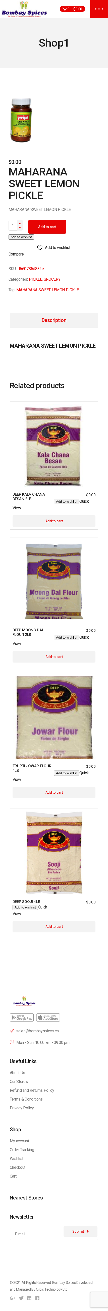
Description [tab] (54, 320)
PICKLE (35, 279)
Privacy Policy (22, 1108)
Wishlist (16, 1158)
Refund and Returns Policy (32, 1090)
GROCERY (52, 279)
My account (19, 1141)
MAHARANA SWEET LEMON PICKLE (47, 289)
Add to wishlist (21, 237)
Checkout (17, 1167)
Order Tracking (22, 1149)
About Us (17, 1072)
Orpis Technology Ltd (52, 1289)
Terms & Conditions (26, 1099)
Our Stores (19, 1081)
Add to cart (47, 227)
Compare (16, 254)
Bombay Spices (64, 1283)
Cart (13, 1176)
